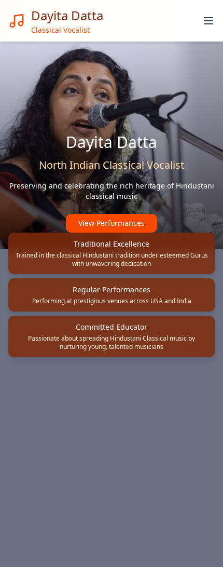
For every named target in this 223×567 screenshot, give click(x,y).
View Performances (111, 223)
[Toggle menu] (208, 21)
